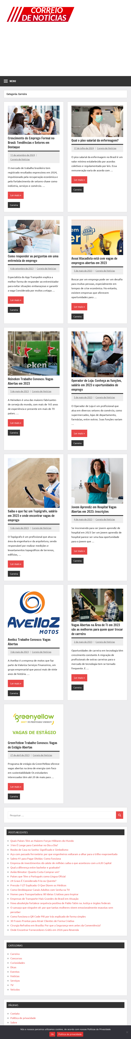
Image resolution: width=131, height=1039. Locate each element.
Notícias (14, 976)
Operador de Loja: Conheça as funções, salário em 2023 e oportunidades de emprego (96, 385)
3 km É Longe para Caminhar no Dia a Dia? (34, 845)
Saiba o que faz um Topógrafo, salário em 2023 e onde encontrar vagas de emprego (32, 515)
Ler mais (14, 195)
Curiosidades (17, 962)
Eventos (14, 971)
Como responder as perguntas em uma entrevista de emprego (33, 258)
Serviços (15, 980)
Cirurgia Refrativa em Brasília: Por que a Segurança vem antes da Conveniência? (55, 925)
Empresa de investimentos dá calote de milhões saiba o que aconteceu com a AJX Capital (60, 862)
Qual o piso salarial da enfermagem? (95, 140)
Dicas (13, 967)
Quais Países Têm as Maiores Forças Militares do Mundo (42, 840)
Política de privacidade (23, 1017)
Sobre (13, 1022)
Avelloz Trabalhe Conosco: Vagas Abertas (29, 641)
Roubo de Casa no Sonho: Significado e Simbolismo (39, 849)
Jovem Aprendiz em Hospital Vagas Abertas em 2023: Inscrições (93, 509)
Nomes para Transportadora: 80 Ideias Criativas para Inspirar (44, 894)
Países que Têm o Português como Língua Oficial (38, 876)
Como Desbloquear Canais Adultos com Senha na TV (40, 889)
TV (12, 985)
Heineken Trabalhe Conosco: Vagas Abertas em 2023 (30, 381)
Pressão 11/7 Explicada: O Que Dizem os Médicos (38, 885)
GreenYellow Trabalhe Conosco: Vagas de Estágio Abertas (32, 745)
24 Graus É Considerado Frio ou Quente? (33, 880)
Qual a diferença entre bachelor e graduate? (35, 867)
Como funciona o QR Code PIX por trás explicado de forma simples (48, 916)
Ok (52, 1034)
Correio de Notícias (20, 159)
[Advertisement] (65, 52)
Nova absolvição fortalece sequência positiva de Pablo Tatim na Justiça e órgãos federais (60, 903)
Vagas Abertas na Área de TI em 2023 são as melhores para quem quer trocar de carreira (97, 629)
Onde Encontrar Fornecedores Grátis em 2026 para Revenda (44, 929)
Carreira (14, 204)
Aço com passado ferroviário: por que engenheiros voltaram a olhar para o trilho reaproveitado (63, 854)
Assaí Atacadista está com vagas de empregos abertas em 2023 (94, 260)
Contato (14, 1013)
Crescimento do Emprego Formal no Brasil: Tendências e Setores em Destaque (31, 142)
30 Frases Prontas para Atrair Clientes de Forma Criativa (42, 920)
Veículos (15, 989)
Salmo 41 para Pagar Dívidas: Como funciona (35, 858)
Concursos (16, 958)
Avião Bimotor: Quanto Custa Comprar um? (34, 871)
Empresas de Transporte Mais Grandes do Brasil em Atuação (44, 898)
